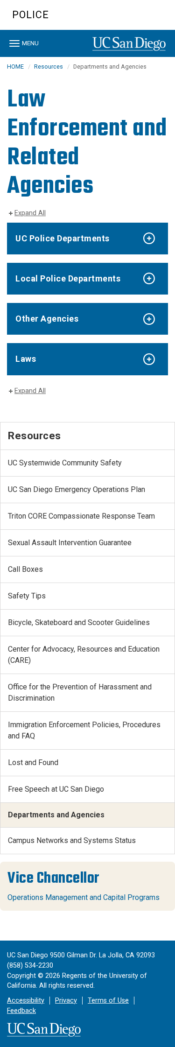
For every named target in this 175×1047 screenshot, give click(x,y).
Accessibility (25, 1001)
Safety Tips (27, 595)
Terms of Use (108, 1001)
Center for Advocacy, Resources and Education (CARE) (84, 655)
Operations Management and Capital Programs (83, 897)
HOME (15, 66)
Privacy (66, 1001)
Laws (25, 359)
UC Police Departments (62, 238)
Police (30, 15)
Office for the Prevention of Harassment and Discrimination (80, 692)
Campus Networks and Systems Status (72, 840)
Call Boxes (25, 569)
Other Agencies (46, 318)
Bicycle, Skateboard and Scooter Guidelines (79, 622)
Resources (48, 66)
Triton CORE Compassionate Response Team (81, 516)
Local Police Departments (67, 278)
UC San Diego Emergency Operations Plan (76, 489)
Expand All (30, 213)
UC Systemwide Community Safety (65, 462)
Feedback (21, 1011)
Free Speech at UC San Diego (56, 789)
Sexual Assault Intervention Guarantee (70, 542)
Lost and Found (33, 762)
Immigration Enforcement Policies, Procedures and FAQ (84, 730)
